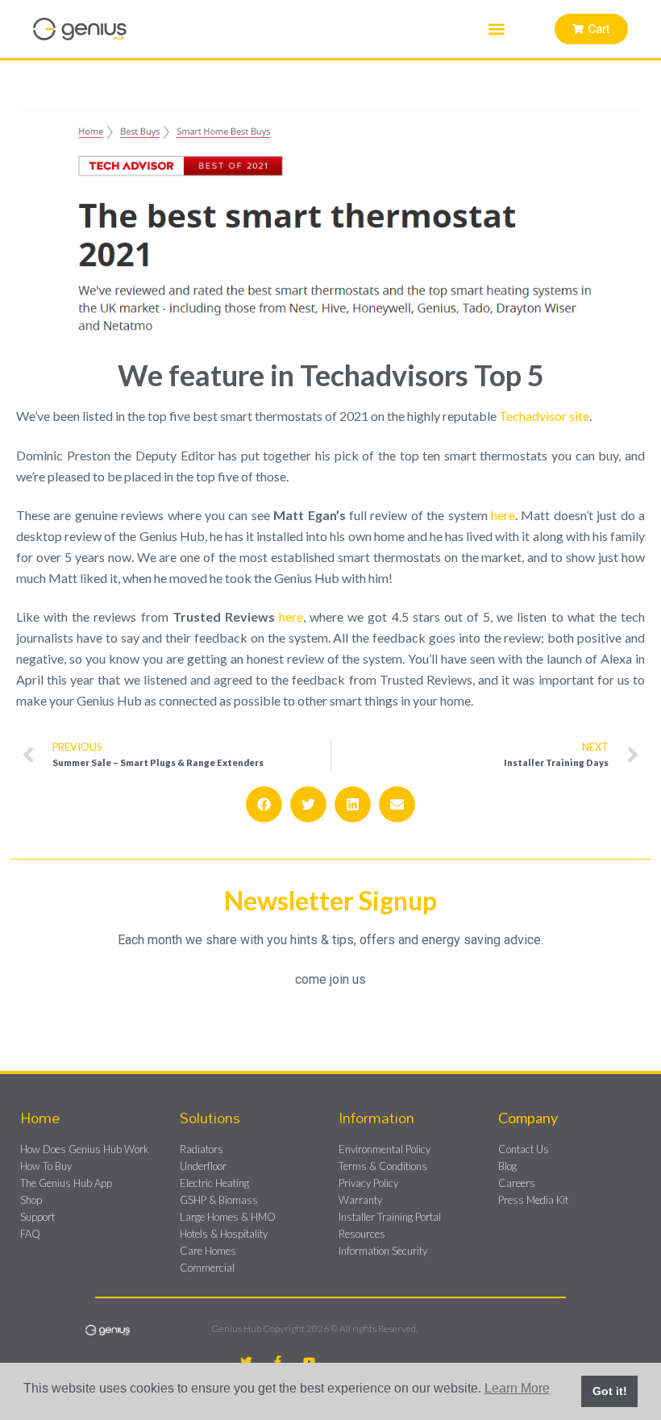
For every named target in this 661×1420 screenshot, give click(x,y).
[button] (497, 29)
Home (40, 1117)
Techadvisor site (544, 415)
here (503, 515)
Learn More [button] (517, 1388)
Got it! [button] (609, 1391)
